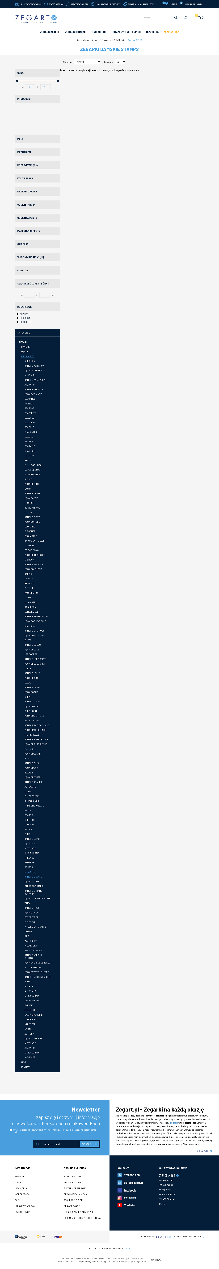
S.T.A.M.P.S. (30, 871)
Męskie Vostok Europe (37, 972)
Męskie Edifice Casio (35, 555)
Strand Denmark (34, 886)
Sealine (29, 436)
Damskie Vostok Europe (37, 977)
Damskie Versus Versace (33, 956)
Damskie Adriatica (34, 365)
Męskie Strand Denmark (38, 898)
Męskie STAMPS (33, 881)
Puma (27, 758)
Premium (25, 1066)
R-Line (28, 810)
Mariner (29, 403)
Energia (29, 1005)
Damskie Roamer (33, 782)
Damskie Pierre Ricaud (37, 739)
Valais (28, 829)
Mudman (29, 597)
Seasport (30, 451)
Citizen (28, 512)
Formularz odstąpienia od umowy (82, 1218)
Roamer (29, 772)
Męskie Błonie (32, 484)
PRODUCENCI (99, 31)
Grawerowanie (72, 1206)
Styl (23, 1062)
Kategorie (23, 332)
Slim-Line (30, 824)
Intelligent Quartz (35, 926)
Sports (29, 867)
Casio (28, 488)
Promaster (31, 536)
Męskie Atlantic (33, 394)
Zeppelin (29, 1033)
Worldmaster (32, 474)
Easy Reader (31, 917)
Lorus (28, 668)
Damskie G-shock (34, 564)
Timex (27, 903)
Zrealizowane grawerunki (78, 1212)
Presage (29, 857)
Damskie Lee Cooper (35, 659)
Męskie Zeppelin (33, 1038)
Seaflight (30, 422)
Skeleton (30, 820)
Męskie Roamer (32, 777)
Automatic (30, 786)
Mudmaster (31, 602)
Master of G (31, 592)
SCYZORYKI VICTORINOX (127, 31)
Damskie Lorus (33, 673)
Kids (27, 936)
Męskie (25, 351)
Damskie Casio (32, 493)
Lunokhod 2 (31, 1019)
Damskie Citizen (33, 517)
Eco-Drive (30, 526)
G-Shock (29, 559)
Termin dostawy (72, 1182)
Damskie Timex (32, 907)
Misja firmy (21, 1188)
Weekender (31, 945)
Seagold (29, 427)
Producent (27, 356)
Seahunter (31, 432)
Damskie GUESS (33, 644)
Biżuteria (152, 31)
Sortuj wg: (67, 62)
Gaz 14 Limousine (33, 1014)
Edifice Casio (32, 550)
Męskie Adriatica (34, 370)
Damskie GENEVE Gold (36, 616)
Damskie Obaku (33, 687)
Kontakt (19, 1176)
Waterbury (31, 941)
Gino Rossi (30, 625)
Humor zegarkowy (25, 1206)
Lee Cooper (31, 654)
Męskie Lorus (32, 678)
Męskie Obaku (32, 692)
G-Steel (29, 588)
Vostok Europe (33, 967)
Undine (28, 1028)
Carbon (29, 578)
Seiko (27, 834)
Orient (28, 697)
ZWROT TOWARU (23, 1212)
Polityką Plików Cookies (133, 1258)
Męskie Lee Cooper (35, 663)
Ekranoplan (32, 1000)
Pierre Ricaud (32, 734)
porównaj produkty (191, 3)
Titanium (29, 545)
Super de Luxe (32, 469)
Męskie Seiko (31, 843)
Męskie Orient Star (35, 715)
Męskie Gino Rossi (34, 635)
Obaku (28, 682)
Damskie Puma (32, 763)
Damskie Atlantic (34, 389)
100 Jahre (30, 1057)
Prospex (29, 862)
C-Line (28, 791)
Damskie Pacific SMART (37, 725)
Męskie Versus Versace (37, 962)
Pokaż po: (108, 62)
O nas (18, 1182)
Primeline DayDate (34, 805)
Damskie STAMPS (33, 876)
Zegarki (23, 342)
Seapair (29, 441)
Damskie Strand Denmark (33, 892)
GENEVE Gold (31, 611)
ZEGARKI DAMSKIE (75, 31)
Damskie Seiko (32, 838)
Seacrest (30, 417)
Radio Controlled (35, 540)
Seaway (29, 460)
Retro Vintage (32, 507)
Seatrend (30, 455)
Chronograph (32, 796)
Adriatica (30, 361)
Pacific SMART (32, 720)
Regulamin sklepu (74, 1200)
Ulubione (170, 3)
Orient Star (31, 711)
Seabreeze (30, 413)
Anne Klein (30, 375)
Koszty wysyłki (72, 1176)
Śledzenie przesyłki (75, 1188)
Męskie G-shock (33, 569)
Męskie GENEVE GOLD (35, 621)
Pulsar (29, 748)
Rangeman (30, 607)
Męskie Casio (31, 498)
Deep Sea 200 (32, 801)
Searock (29, 815)
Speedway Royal (33, 465)
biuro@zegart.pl (133, 1182)
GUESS (28, 640)
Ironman (29, 931)
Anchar (29, 986)
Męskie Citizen (32, 521)
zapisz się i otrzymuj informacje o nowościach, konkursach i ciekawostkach (56, 1120)
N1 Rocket (30, 1024)
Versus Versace (34, 950)
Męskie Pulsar (33, 753)
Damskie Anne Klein (35, 379)
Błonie (28, 479)
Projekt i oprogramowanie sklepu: (109, 1248)
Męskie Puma (31, 767)
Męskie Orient (32, 706)
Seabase (29, 408)
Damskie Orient (33, 701)
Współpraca (22, 1194)
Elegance (30, 398)
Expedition (30, 922)
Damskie (25, 346)
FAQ (17, 1200)
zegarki (174, 1122)
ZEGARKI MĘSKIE (50, 31)
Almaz (28, 981)
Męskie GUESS (32, 649)
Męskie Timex (31, 912)
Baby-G (28, 574)
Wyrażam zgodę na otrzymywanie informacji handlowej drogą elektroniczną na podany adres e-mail (55, 1131)
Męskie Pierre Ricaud (36, 744)
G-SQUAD (29, 583)
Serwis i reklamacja (75, 1194)
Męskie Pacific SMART (36, 730)
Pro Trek (29, 502)
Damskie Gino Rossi (35, 630)
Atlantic (30, 384)
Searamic (30, 446)
